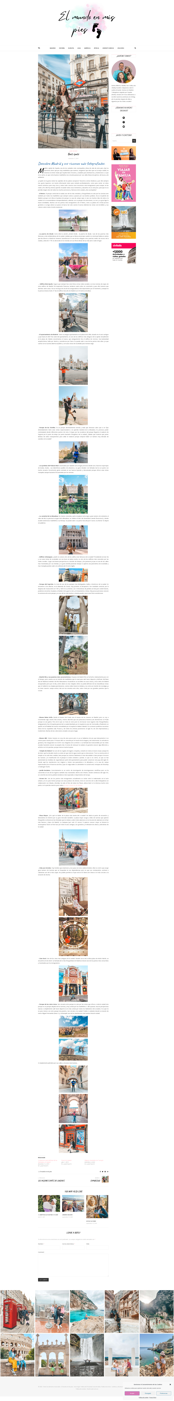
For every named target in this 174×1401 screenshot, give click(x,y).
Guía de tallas (97, 1386)
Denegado (148, 1393)
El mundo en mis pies (46, 1171)
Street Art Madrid (66, 1160)
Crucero (120, 48)
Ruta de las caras (91, 1221)
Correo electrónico (68, 1244)
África (96, 48)
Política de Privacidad (86, 1386)
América (87, 48)
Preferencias (163, 1393)
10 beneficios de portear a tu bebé (48, 1215)
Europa (71, 48)
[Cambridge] (105, 1179)
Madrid (53, 48)
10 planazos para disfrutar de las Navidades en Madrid (47, 1161)
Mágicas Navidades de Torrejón (94, 1160)
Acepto (132, 1393)
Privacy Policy (152, 1397)
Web (87, 1244)
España (62, 48)
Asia (79, 48)
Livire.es (96, 1389)
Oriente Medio (108, 48)
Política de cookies (143, 1397)
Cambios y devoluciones (118, 1386)
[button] (170, 1384)
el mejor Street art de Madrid (73, 785)
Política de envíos (106, 1386)
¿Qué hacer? (73, 151)
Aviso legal (77, 1386)
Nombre (41, 1244)
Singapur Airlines (67, 1215)
